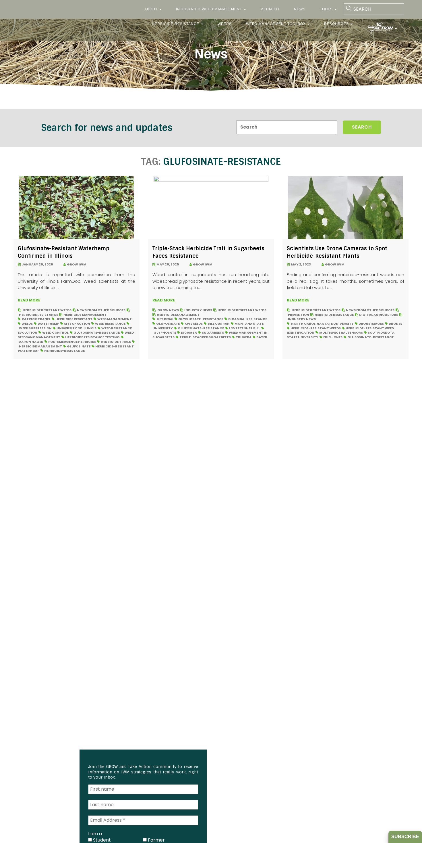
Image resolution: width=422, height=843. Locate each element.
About (151, 9)
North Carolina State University (322, 323)
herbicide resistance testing (92, 337)
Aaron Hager (31, 341)
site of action (77, 323)
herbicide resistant (73, 319)
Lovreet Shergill (244, 328)
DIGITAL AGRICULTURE (378, 314)
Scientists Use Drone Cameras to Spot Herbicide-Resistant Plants (337, 252)
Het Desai (165, 319)
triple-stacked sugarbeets (205, 337)
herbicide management (40, 346)
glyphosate (165, 332)
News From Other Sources (101, 310)
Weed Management (114, 319)
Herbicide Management (85, 314)
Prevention (298, 314)
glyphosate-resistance (200, 319)
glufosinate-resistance (96, 332)
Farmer (156, 840)
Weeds (225, 24)
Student (101, 840)
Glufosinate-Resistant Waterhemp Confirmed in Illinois (63, 252)
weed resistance (110, 323)
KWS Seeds (194, 323)
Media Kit (270, 9)
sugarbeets (213, 332)
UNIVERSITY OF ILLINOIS (76, 328)
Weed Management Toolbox (276, 24)
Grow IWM (76, 264)
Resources (337, 24)
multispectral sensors (341, 332)
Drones (395, 323)
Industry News (198, 310)
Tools (327, 9)
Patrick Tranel (36, 319)
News (299, 9)
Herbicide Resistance (176, 24)
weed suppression (35, 328)
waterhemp (48, 323)
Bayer (261, 337)
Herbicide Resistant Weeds (47, 310)
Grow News (168, 310)
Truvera (243, 337)
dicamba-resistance (247, 319)
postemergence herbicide (72, 341)
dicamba (189, 332)
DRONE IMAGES (371, 323)
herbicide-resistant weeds (316, 328)
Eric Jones (332, 337)
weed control (55, 332)
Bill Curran (219, 323)
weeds (27, 323)
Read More (29, 300)
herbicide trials (116, 341)
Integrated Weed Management (209, 9)
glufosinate (78, 346)
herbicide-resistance (64, 350)
